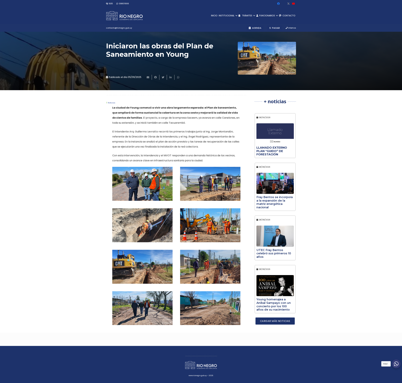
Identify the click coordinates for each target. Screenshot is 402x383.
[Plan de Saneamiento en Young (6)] (210, 267)
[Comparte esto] (155, 77)
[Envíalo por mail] (148, 77)
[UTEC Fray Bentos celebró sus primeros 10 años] (275, 236)
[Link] (124, 15)
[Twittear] (163, 77)
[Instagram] (283, 3)
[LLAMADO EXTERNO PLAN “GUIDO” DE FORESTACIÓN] (275, 133)
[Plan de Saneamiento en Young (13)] (210, 308)
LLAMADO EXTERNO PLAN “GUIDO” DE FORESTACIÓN (271, 151)
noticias (111, 102)
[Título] (288, 3)
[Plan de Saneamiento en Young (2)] (142, 225)
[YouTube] (293, 3)
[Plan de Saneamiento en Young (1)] (210, 184)
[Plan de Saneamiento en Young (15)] (142, 184)
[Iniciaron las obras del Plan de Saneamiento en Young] (267, 58)
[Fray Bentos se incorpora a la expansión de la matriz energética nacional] (275, 183)
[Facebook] (278, 3)
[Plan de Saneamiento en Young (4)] (142, 267)
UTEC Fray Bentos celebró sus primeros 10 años (273, 253)
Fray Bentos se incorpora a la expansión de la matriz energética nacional (274, 202)
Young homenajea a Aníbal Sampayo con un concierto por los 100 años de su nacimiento (273, 304)
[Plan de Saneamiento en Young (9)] (142, 308)
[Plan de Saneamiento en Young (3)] (210, 225)
